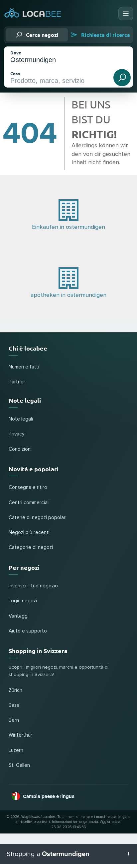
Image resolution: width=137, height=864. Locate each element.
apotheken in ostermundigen (68, 295)
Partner (17, 381)
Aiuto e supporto (28, 631)
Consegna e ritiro (28, 487)
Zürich (15, 690)
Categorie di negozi (31, 547)
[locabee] (33, 14)
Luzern (16, 750)
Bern (14, 720)
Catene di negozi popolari (38, 517)
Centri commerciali (29, 502)
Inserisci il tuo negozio (33, 585)
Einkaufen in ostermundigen (68, 227)
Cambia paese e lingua (48, 796)
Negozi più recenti (29, 532)
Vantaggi (19, 616)
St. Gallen (19, 765)
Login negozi (23, 600)
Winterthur (20, 735)
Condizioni (20, 449)
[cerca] (122, 77)
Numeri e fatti (24, 367)
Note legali (21, 419)
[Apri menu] (125, 13)
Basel (15, 705)
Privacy (16, 434)
